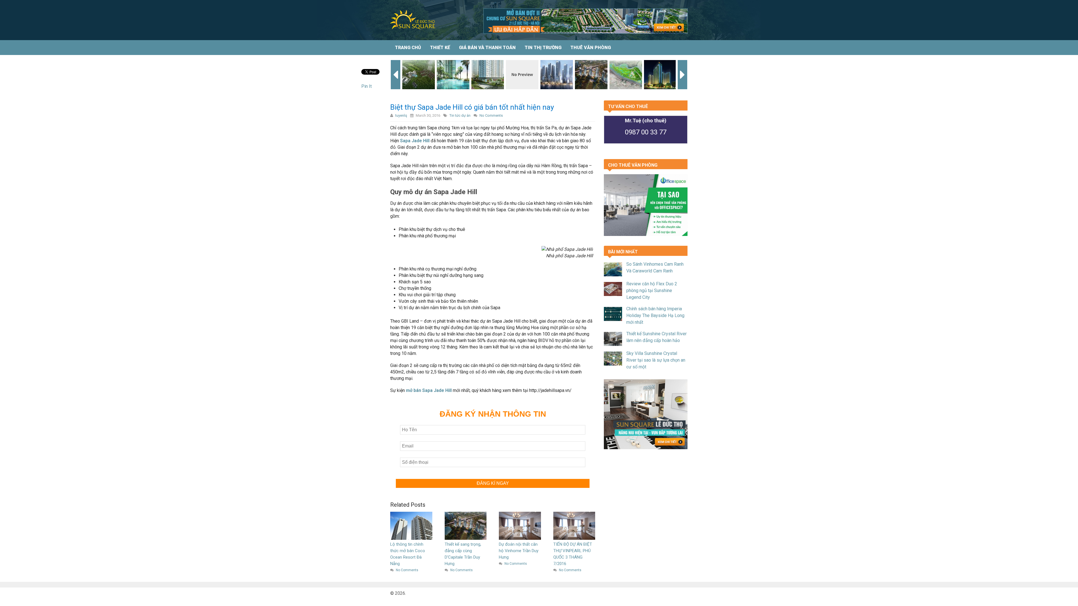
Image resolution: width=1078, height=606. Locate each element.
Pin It (366, 86)
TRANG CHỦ (408, 47)
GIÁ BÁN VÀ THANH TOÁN (487, 47)
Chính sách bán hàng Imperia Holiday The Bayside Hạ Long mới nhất (655, 315)
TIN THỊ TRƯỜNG (543, 47)
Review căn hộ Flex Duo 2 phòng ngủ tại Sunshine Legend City (651, 290)
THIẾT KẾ (440, 47)
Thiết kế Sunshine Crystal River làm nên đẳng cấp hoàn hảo (656, 337)
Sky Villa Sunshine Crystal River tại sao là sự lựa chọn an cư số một (655, 360)
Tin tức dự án (460, 115)
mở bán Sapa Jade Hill (429, 390)
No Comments (491, 115)
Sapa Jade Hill (415, 140)
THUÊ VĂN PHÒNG (590, 47)
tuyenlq (401, 115)
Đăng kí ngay (493, 483)
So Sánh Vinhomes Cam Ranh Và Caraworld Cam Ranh (655, 267)
